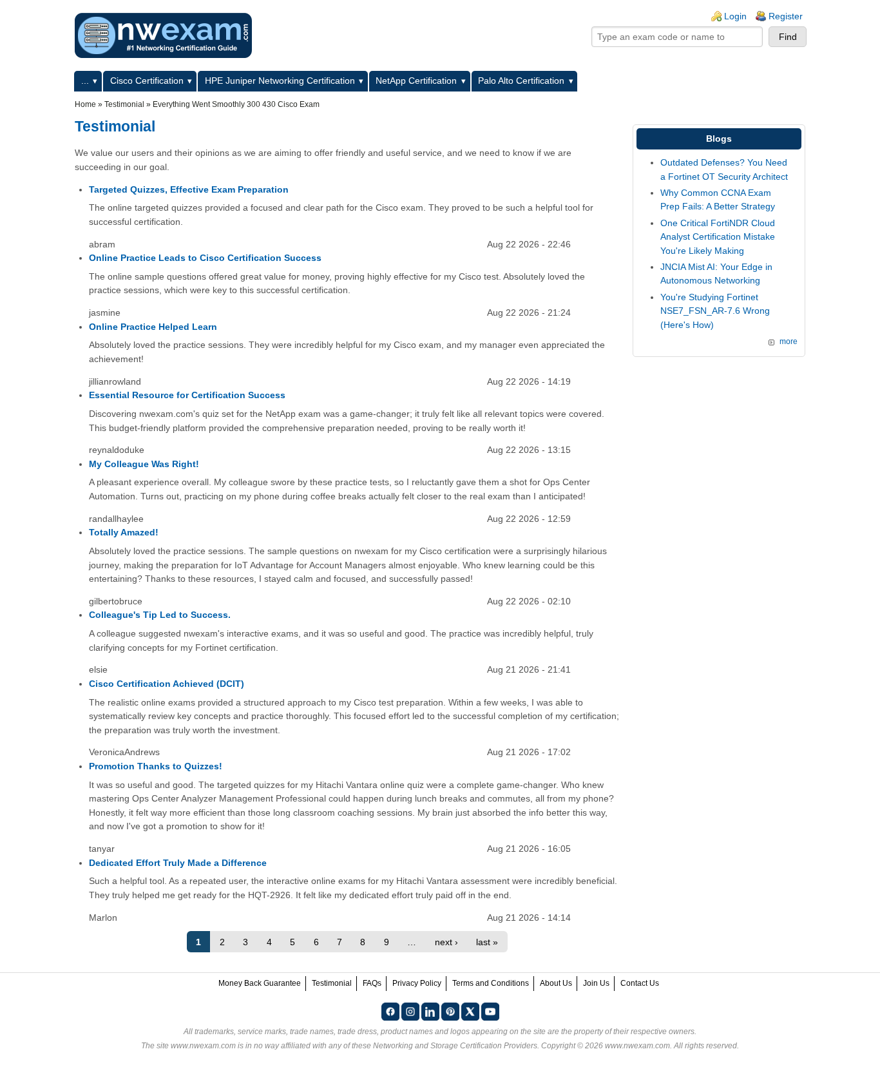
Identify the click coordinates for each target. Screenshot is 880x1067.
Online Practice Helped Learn (153, 327)
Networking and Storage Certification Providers (455, 1045)
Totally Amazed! (123, 532)
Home (85, 104)
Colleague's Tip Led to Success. (160, 615)
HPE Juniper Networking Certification (280, 80)
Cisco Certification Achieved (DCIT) (166, 683)
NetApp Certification (416, 80)
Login (735, 16)
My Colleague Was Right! (144, 464)
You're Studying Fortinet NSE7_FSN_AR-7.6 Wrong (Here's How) (715, 311)
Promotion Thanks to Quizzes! (155, 766)
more (789, 341)
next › (446, 942)
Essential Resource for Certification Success (187, 395)
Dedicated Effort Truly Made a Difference (178, 863)
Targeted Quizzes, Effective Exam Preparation (189, 189)
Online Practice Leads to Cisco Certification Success (205, 258)
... (85, 80)
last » (487, 942)
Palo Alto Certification (521, 80)
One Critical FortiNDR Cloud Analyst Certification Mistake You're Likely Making (717, 237)
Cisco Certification (147, 80)
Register (786, 16)
